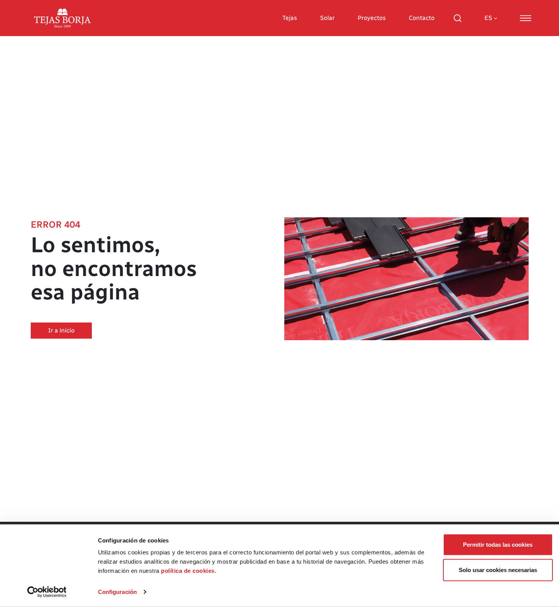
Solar (327, 18)
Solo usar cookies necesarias (498, 569)
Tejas (289, 18)
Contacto (422, 18)
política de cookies (188, 570)
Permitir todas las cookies (497, 544)
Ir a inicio (61, 330)
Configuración (117, 592)
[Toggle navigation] (525, 18)
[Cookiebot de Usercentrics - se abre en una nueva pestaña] (46, 592)
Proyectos (372, 18)
